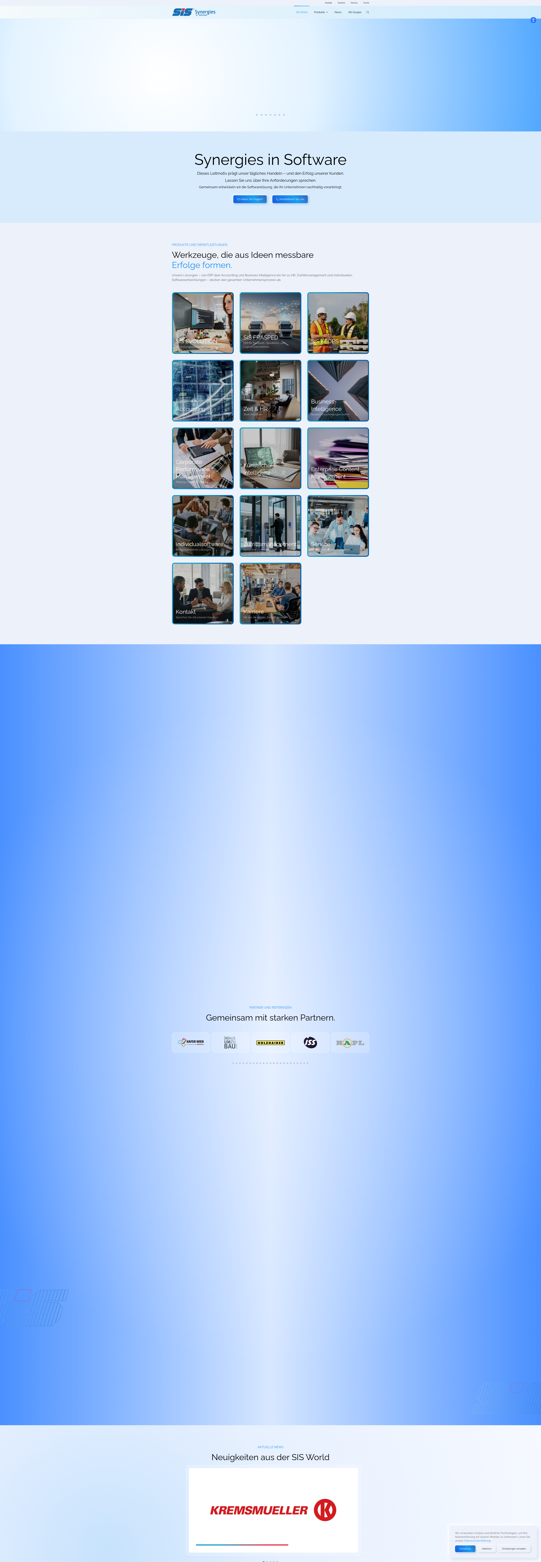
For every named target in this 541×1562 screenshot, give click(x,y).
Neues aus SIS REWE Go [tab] (275, 115)
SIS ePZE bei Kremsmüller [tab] (257, 115)
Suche (366, 3)
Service (354, 3)
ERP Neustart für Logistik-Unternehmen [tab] (261, 115)
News (338, 12)
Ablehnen (487, 1548)
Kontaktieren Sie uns (292, 199)
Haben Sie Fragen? (251, 199)
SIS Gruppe (355, 12)
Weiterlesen (186, 89)
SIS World (301, 12)
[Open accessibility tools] (533, 20)
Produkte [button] (319, 12)
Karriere (341, 3)
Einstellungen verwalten (514, 1548)
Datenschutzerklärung (477, 1540)
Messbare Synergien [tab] (279, 115)
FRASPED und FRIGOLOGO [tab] (266, 115)
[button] (367, 12)
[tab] (233, 1063)
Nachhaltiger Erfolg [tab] (284, 115)
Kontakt (328, 3)
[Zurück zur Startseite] (194, 12)
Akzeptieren (465, 1548)
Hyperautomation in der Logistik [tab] (270, 115)
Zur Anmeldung (219, 89)
